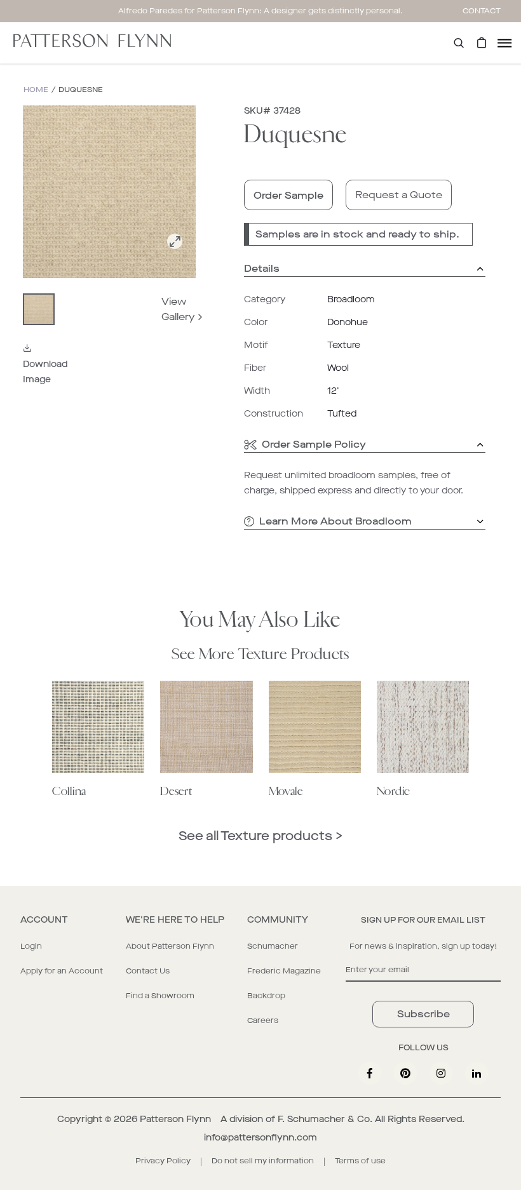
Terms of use (360, 1161)
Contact (482, 11)
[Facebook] (369, 1073)
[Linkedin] (476, 1073)
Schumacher (272, 946)
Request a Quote (398, 194)
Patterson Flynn (175, 1119)
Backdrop (266, 996)
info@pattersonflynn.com (260, 1138)
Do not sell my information (263, 1161)
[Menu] (504, 43)
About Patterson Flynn (170, 946)
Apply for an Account (61, 971)
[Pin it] (405, 1073)
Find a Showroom (160, 996)
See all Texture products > (260, 836)
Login (31, 946)
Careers (262, 1020)
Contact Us (148, 971)
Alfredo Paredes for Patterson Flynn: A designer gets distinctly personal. (260, 11)
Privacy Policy (163, 1161)
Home (36, 90)
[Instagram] (441, 1073)
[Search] (458, 43)
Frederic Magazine (284, 971)
